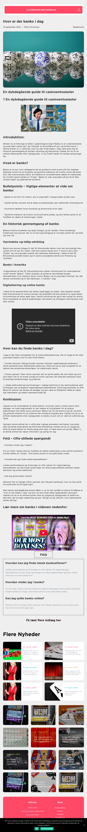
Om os (60, 811)
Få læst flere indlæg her (43, 620)
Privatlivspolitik (46, 829)
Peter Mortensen (31, 27)
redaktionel (78, 27)
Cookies (60, 814)
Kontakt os (60, 818)
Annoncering (60, 808)
